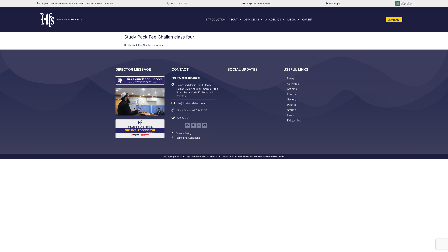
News (290, 78)
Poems (291, 104)
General (292, 99)
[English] (404, 3)
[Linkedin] (193, 125)
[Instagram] (199, 125)
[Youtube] (204, 125)
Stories (291, 110)
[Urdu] (409, 3)
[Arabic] (398, 3)
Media (291, 19)
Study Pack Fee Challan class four (143, 45)
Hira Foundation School (69, 19)
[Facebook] (187, 125)
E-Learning (294, 120)
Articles (292, 89)
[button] (140, 102)
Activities (293, 83)
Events (291, 94)
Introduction (215, 19)
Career (307, 19)
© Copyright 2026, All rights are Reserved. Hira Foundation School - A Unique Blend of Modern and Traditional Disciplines (224, 156)
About (233, 19)
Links (290, 115)
